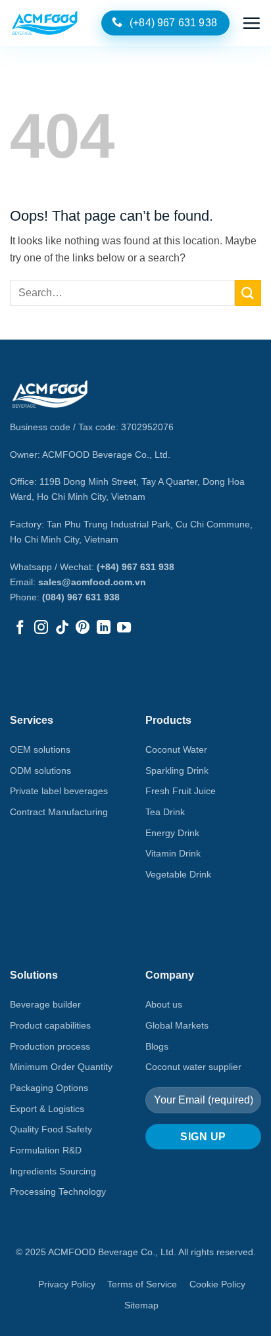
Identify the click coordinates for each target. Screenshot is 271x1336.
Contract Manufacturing (59, 812)
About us (163, 1004)
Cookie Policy (217, 1284)
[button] (251, 23)
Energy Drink (172, 833)
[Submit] (248, 292)
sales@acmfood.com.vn (92, 582)
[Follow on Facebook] (20, 628)
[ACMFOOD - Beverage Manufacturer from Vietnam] (45, 23)
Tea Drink (165, 812)
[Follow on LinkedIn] (104, 628)
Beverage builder (45, 1004)
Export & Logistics (47, 1108)
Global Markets (177, 1025)
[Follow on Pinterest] (82, 628)
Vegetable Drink (178, 874)
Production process (50, 1046)
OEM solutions (40, 749)
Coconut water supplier (193, 1066)
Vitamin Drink (173, 853)
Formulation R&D (46, 1150)
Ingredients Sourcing (53, 1171)
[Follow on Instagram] (41, 628)
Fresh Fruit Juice (180, 791)
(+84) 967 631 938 (135, 567)
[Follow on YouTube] (124, 628)
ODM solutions (40, 770)
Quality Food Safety (51, 1129)
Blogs (156, 1046)
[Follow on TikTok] (62, 628)
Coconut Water (176, 749)
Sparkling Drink (177, 770)
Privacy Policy (66, 1284)
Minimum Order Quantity (61, 1066)
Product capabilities (50, 1025)
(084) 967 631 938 (81, 597)
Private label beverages (59, 791)
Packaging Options (49, 1087)
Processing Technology (58, 1191)
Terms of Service (142, 1284)
